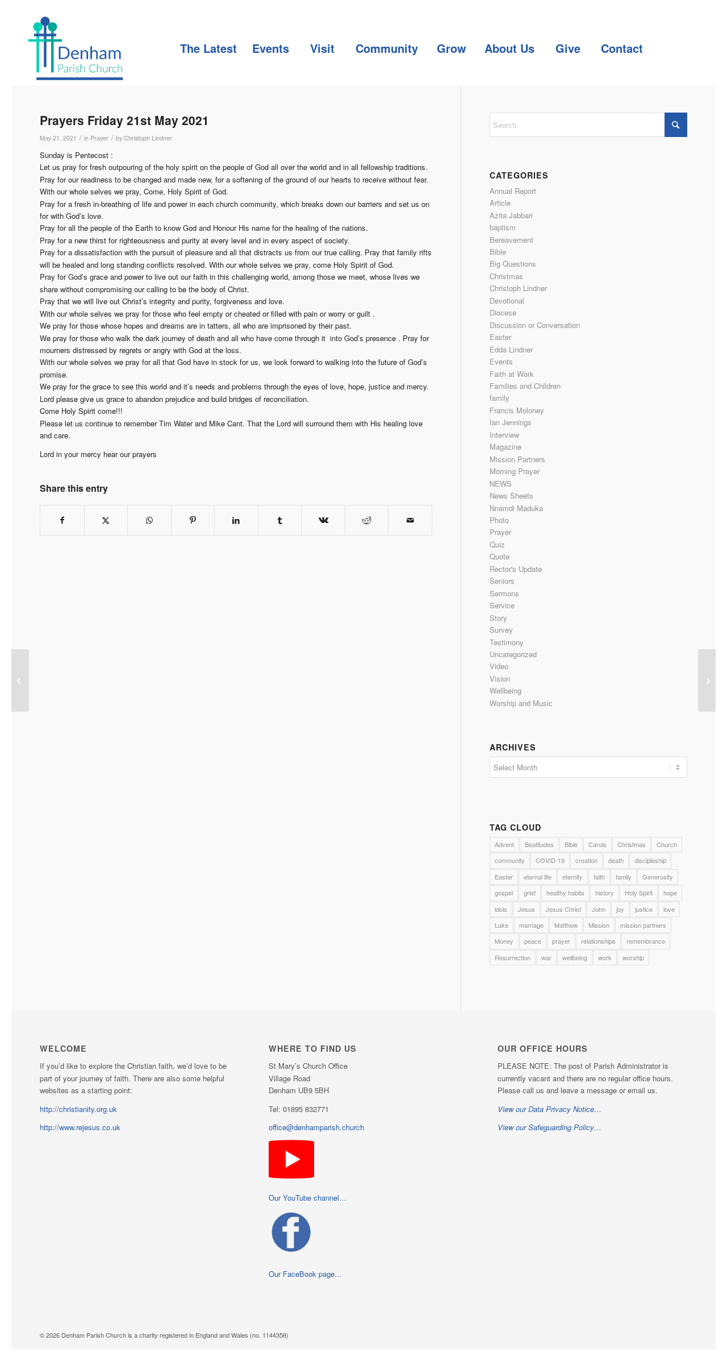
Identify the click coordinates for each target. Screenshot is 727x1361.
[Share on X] (106, 520)
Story (498, 617)
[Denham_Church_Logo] (76, 48)
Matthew (566, 925)
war (546, 957)
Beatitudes (539, 844)
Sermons (504, 593)
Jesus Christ (563, 909)
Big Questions (513, 263)
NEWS (501, 483)
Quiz (497, 544)
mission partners (643, 925)
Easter (500, 336)
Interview (504, 434)
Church (667, 844)
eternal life (537, 876)
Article (500, 202)
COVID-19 (550, 860)
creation (586, 860)
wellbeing (574, 957)
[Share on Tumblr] (280, 520)
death (616, 860)
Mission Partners (517, 459)
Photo (499, 519)
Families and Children (525, 385)
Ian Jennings (511, 422)
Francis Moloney (517, 410)
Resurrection (512, 957)
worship (633, 957)
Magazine (505, 446)
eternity (572, 876)
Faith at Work (512, 373)
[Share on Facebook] (62, 520)
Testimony (507, 642)
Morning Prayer (515, 471)
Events (501, 361)
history (604, 892)
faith (599, 876)
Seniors (502, 580)
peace (532, 940)
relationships (598, 940)
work (605, 957)
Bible (498, 251)
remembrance (645, 940)
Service (502, 605)
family (499, 397)
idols (501, 909)
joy (620, 909)
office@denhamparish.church (316, 1127)
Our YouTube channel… (307, 1197)
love (669, 909)
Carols (597, 844)
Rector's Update (516, 568)
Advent (504, 844)
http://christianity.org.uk (78, 1108)
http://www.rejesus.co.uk (80, 1127)
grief (530, 892)
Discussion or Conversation (535, 324)
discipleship (650, 860)
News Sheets (511, 495)
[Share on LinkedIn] (236, 520)
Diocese (503, 312)
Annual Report (513, 190)
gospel (504, 892)
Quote (499, 556)
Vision (500, 678)
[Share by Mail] (410, 520)
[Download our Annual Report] (20, 680)
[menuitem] (208, 48)
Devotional (507, 300)
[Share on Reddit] (366, 520)
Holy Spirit (639, 892)
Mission (598, 925)
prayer (561, 940)
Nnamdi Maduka (516, 508)
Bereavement (511, 239)
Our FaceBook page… (305, 1273)
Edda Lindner (511, 349)
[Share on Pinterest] (193, 520)
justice (644, 909)
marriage (531, 925)
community (510, 860)
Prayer (99, 138)
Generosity (657, 876)
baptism (503, 227)
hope (670, 892)
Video (499, 666)
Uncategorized (513, 654)
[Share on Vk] (323, 520)
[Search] (675, 48)
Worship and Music (521, 703)
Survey (501, 629)
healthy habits (565, 892)
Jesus (526, 909)
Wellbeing (505, 690)
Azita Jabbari (511, 215)
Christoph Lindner (148, 138)
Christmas (506, 276)
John (598, 909)
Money (504, 940)
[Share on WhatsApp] (149, 520)
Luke (501, 925)
